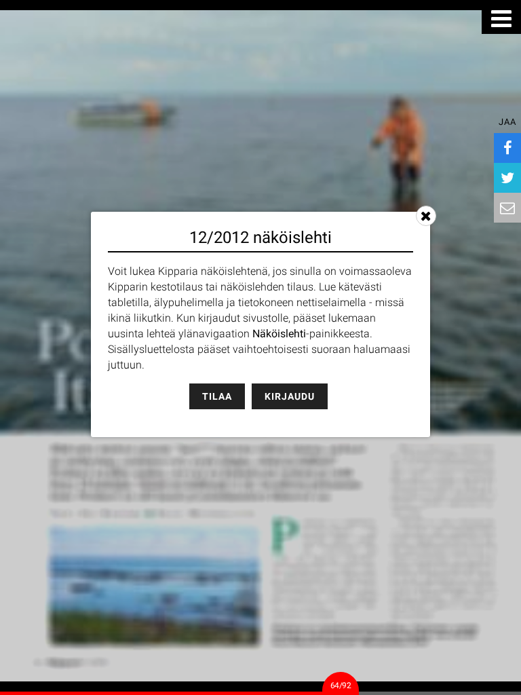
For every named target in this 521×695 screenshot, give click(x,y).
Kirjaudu (290, 396)
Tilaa (217, 396)
